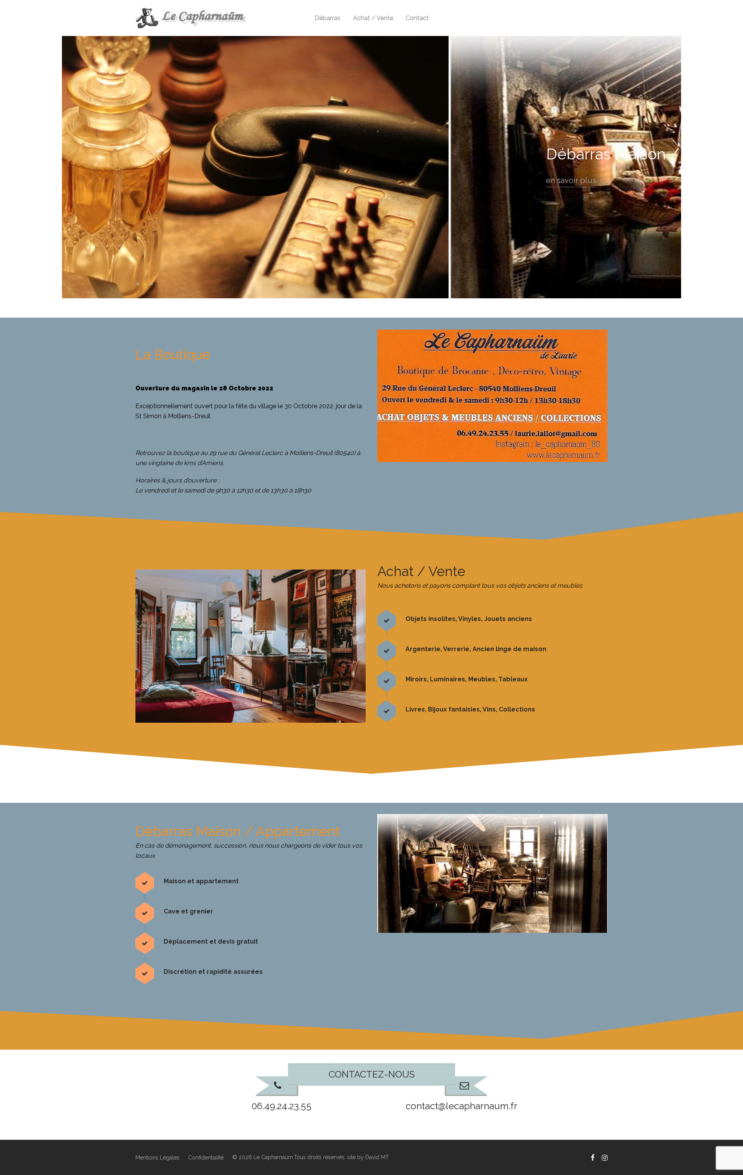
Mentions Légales (157, 1158)
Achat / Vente (373, 18)
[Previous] (67, 167)
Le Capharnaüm (273, 1157)
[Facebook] (592, 1157)
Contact (417, 18)
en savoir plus (268, 180)
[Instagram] (605, 1157)
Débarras (328, 18)
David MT (377, 1157)
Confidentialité (206, 1158)
